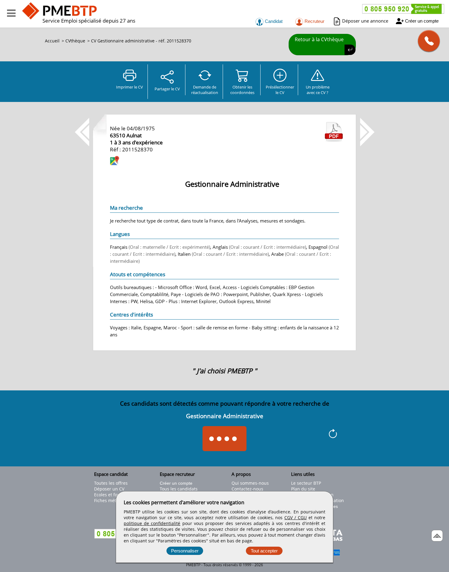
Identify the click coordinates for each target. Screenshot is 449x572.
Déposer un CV (109, 489)
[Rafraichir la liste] (333, 434)
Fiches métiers (109, 500)
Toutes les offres (111, 483)
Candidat (273, 21)
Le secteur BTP (306, 483)
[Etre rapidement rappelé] (426, 40)
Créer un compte (422, 21)
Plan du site (303, 489)
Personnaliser (185, 550)
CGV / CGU (295, 517)
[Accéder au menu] (11, 13)
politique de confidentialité (152, 523)
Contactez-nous (247, 489)
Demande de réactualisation (204, 89)
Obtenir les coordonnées (242, 89)
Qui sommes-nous (250, 483)
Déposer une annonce (365, 21)
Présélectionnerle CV (280, 89)
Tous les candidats (179, 489)
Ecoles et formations (115, 495)
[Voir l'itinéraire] (114, 161)
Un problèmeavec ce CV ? (318, 89)
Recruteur (313, 21)
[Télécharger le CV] (334, 139)
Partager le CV (167, 89)
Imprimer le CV (129, 87)
